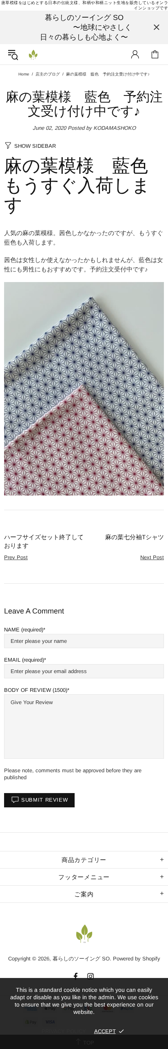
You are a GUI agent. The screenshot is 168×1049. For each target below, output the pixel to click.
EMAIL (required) (24, 660)
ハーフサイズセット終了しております (44, 541)
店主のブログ (47, 74)
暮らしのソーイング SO (33, 54)
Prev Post (16, 557)
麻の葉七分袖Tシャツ (134, 536)
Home (23, 74)
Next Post (152, 557)
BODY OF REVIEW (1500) (35, 690)
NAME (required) (23, 630)
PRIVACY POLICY (64, 1031)
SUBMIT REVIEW (44, 800)
